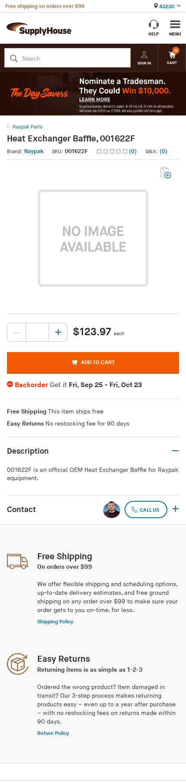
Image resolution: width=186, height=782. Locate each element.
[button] (117, 151)
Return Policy (53, 733)
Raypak (33, 151)
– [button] (175, 451)
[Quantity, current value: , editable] (37, 332)
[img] (112, 151)
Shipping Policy (55, 622)
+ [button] (175, 509)
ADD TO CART (98, 362)
